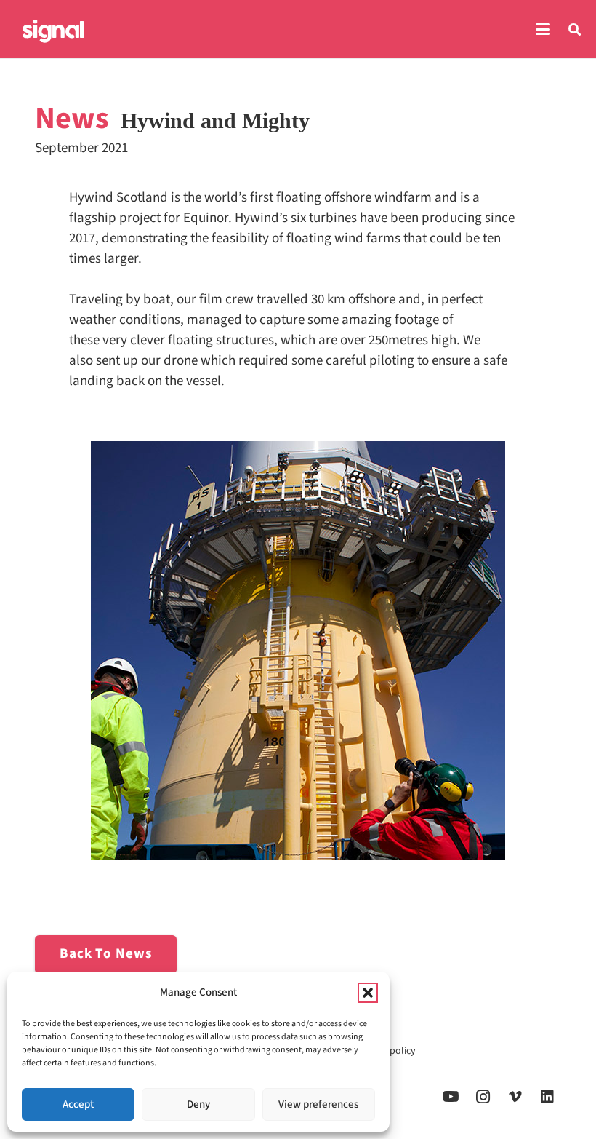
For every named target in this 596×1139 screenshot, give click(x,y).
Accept (78, 1104)
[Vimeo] (515, 1096)
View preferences (318, 1104)
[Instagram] (483, 1096)
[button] (368, 992)
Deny (198, 1104)
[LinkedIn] (547, 1096)
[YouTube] (451, 1096)
